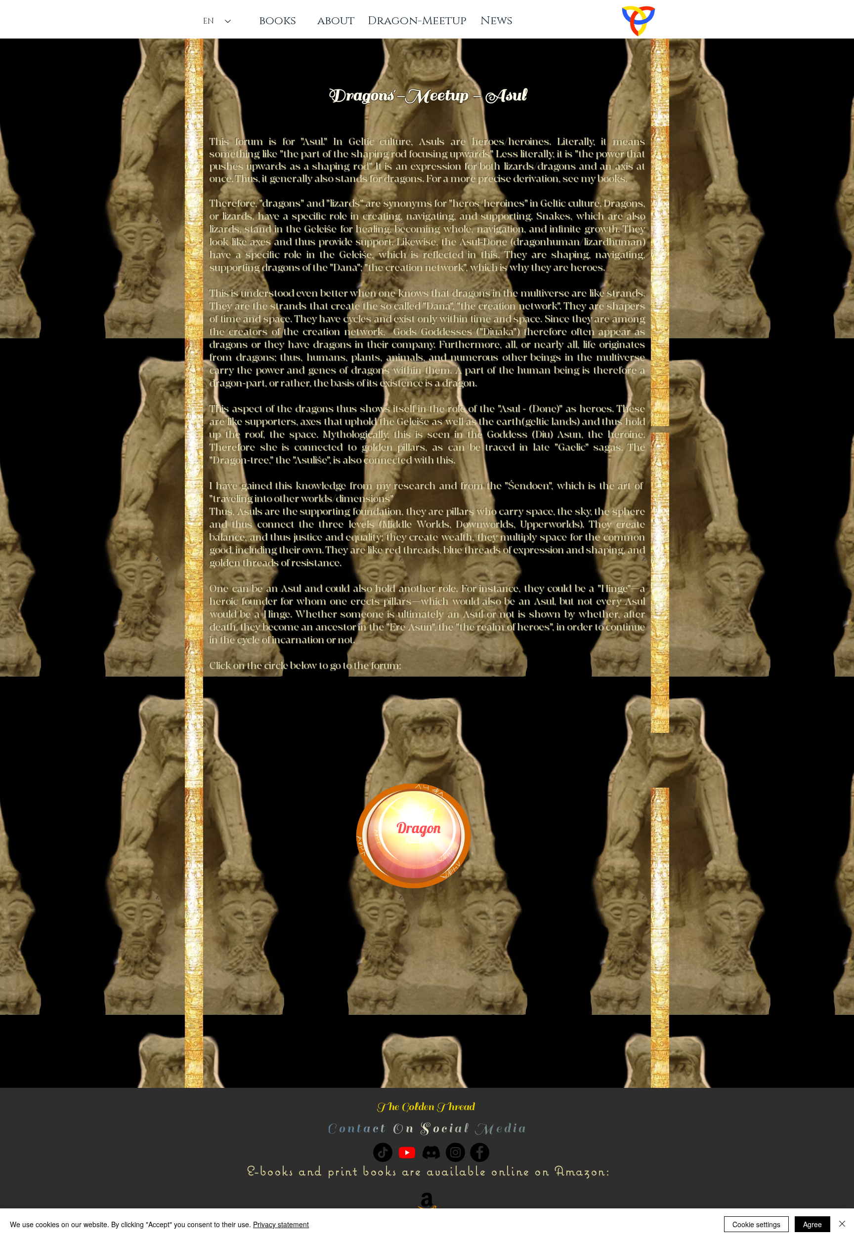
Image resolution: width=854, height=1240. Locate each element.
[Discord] (431, 1152)
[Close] (842, 1224)
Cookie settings (756, 1224)
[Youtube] (407, 1152)
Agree (812, 1224)
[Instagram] (455, 1152)
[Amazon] (427, 1201)
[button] (427, 1128)
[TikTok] (382, 1152)
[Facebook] (479, 1152)
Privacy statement (281, 1224)
